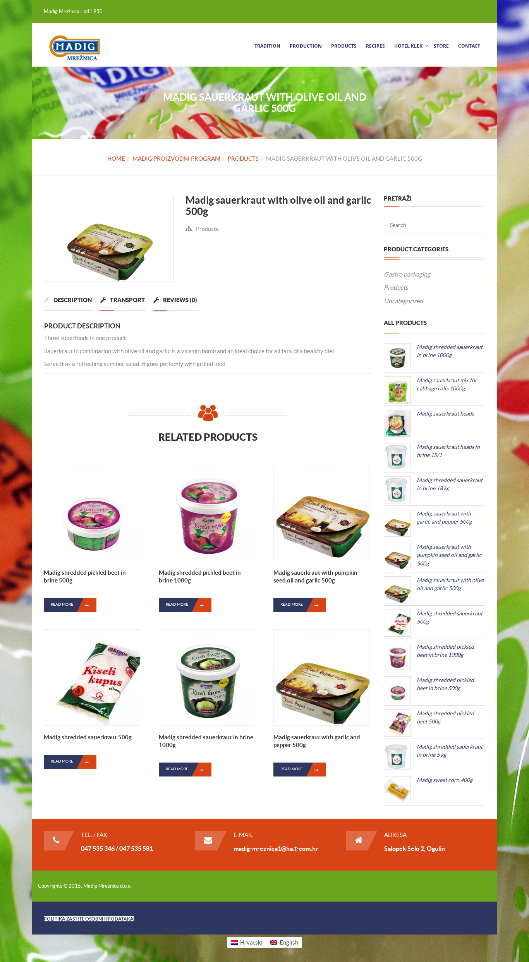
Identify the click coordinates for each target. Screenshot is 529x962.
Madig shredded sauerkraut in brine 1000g (206, 741)
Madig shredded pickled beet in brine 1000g (200, 576)
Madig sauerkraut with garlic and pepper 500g (316, 741)
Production (306, 46)
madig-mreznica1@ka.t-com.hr (276, 848)
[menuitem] (246, 942)
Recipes (375, 46)
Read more (62, 604)
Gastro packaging (407, 274)
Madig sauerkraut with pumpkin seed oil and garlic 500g (315, 576)
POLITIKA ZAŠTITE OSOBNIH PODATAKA (89, 918)
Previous (32, 236)
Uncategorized (403, 300)
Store (441, 46)
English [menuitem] (289, 942)
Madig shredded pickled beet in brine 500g (85, 576)
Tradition (267, 46)
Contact (469, 46)
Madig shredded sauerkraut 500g (88, 737)
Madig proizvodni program (176, 158)
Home (116, 158)
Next (185, 236)
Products (344, 46)
